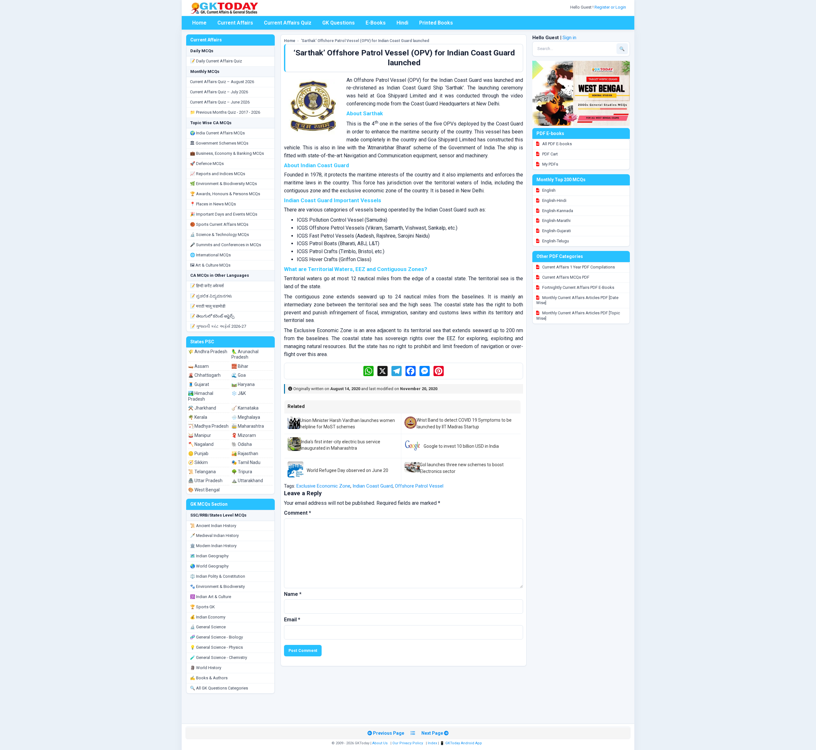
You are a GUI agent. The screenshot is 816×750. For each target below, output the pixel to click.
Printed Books (436, 23)
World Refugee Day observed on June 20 (347, 470)
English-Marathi (556, 220)
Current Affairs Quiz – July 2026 (219, 91)
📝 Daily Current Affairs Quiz (216, 61)
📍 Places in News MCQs (213, 204)
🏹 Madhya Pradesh (208, 426)
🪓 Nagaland (201, 444)
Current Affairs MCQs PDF (565, 277)
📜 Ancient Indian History (213, 525)
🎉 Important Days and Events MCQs (223, 214)
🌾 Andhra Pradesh (207, 351)
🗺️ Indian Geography (209, 556)
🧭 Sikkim (198, 462)
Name (293, 594)
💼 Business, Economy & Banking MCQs (227, 153)
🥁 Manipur (199, 435)
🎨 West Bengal (204, 489)
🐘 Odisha (241, 444)
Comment (297, 513)
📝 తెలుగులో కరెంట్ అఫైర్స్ (212, 316)
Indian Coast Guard (373, 486)
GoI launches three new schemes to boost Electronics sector (462, 468)
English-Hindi (553, 200)
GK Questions (338, 23)
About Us (380, 743)
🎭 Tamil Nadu (245, 462)
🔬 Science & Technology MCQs (219, 234)
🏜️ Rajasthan (244, 453)
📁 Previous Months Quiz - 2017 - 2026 (225, 112)
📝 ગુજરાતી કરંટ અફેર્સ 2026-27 (218, 326)
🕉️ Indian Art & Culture (210, 596)
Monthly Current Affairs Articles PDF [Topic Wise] (578, 316)
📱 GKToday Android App (461, 743)
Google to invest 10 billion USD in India (461, 446)
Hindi (402, 23)
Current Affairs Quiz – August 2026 (222, 81)
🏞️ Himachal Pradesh (200, 396)
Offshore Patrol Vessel (419, 486)
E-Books (376, 23)
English (548, 190)
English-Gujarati (556, 230)
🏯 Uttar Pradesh (205, 480)
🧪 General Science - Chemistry (218, 657)
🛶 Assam (198, 366)
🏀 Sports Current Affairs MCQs (219, 224)
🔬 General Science (208, 627)
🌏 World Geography (209, 566)
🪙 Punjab (198, 453)
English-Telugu (555, 241)
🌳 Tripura (241, 471)
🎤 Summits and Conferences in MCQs (225, 244)
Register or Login (610, 7)
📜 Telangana (202, 471)
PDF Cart (549, 154)
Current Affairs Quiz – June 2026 (220, 102)
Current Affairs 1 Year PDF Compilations (578, 267)
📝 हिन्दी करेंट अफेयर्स (207, 285)
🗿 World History (205, 667)
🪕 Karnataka (245, 408)
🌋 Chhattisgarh (204, 375)
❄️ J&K (238, 393)
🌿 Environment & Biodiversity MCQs (223, 183)
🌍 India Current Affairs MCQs (217, 133)
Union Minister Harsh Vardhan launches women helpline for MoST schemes (347, 423)
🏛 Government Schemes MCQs (219, 143)
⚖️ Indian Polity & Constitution (217, 576)
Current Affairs (235, 23)
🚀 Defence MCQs (207, 163)
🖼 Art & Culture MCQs (210, 265)
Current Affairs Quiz (287, 23)
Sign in (569, 37)
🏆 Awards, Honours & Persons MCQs (225, 193)
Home (199, 23)
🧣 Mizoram (243, 435)
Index (432, 743)
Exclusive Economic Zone (323, 486)
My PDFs (549, 164)
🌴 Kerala (197, 417)
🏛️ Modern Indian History (213, 545)
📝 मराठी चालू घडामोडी (207, 306)
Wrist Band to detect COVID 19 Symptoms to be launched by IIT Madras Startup (464, 423)
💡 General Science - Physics (216, 647)
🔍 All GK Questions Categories (219, 688)
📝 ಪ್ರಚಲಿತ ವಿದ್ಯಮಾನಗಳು (211, 296)
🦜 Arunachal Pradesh (245, 354)
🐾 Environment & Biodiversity (217, 586)
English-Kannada (557, 210)
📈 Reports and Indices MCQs (217, 173)
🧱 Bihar (239, 366)
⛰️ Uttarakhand (247, 480)
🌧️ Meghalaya (245, 417)
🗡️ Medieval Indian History (214, 535)
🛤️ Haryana (243, 384)
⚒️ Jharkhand (202, 408)
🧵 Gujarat (198, 384)
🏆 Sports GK (202, 606)
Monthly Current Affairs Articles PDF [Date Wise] (577, 300)
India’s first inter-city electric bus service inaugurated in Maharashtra (340, 445)
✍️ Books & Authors (209, 677)
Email (292, 620)
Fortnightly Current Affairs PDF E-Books (577, 287)
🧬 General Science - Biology (216, 637)
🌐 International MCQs (210, 255)
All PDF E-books (556, 143)
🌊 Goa (238, 375)
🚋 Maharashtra (247, 426)
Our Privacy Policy (407, 743)
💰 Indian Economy (207, 617)
